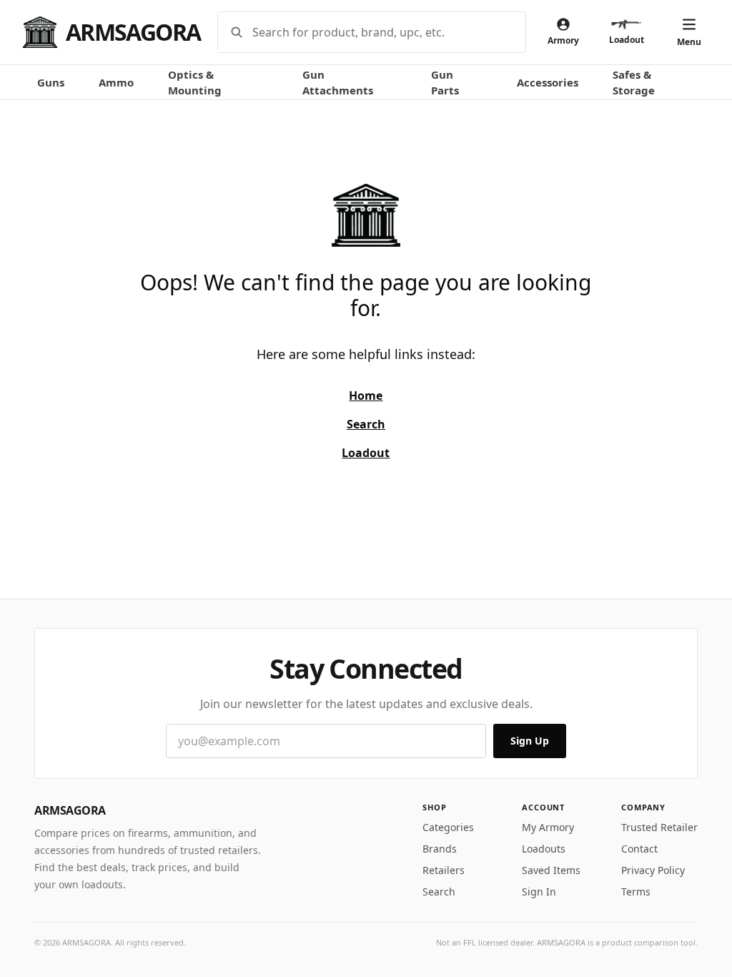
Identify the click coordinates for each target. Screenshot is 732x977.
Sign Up (529, 740)
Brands (439, 848)
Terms (636, 891)
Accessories (547, 82)
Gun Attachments (337, 82)
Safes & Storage (634, 82)
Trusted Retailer (659, 827)
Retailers (443, 870)
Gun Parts (445, 82)
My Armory (548, 827)
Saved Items (551, 870)
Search (438, 891)
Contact (639, 848)
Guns (50, 82)
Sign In (539, 891)
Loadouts (543, 848)
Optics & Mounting (195, 82)
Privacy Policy (653, 870)
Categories (448, 827)
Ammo (116, 82)
